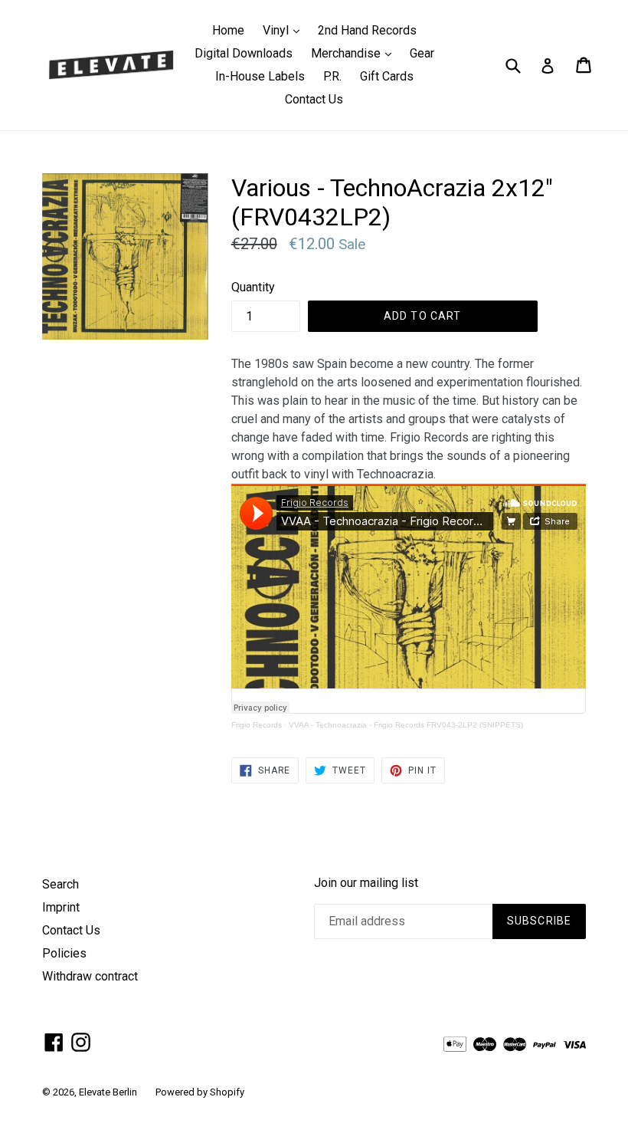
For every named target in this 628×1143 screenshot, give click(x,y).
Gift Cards (387, 76)
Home (228, 30)
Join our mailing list (366, 882)
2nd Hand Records (367, 30)
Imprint (61, 907)
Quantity (253, 287)
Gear (422, 53)
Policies (64, 953)
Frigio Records (256, 725)
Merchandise (355, 53)
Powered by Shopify (199, 1092)
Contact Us (314, 99)
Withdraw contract (90, 976)
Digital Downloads (244, 53)
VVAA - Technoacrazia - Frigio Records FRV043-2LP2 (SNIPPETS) (406, 725)
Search (60, 884)
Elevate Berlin (108, 1092)
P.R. (332, 76)
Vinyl (285, 30)
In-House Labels (260, 76)
